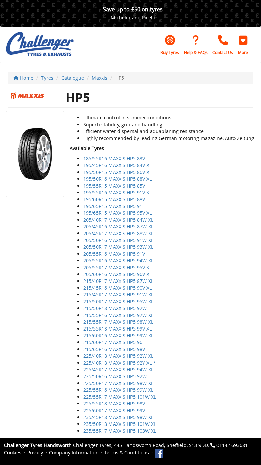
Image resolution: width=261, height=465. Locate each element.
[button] (243, 45)
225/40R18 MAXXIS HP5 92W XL (118, 356)
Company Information (74, 452)
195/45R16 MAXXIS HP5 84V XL (117, 165)
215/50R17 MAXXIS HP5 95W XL (118, 301)
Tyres (47, 78)
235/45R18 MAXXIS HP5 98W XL (118, 417)
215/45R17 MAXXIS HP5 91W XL (118, 294)
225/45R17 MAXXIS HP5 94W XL (118, 369)
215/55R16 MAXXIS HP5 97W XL (118, 315)
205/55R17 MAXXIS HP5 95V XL (117, 267)
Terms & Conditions (126, 452)
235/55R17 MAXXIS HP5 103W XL (119, 431)
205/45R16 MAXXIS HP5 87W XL (118, 226)
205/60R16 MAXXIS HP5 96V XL (117, 274)
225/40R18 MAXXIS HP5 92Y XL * (119, 362)
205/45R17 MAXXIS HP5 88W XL (118, 233)
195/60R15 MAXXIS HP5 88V (114, 199)
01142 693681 (232, 445)
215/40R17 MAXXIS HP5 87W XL (118, 281)
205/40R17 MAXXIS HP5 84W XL (118, 220)
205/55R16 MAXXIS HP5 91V (114, 254)
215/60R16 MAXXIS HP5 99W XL (118, 335)
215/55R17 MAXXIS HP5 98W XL (118, 322)
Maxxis (99, 78)
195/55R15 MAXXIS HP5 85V (114, 185)
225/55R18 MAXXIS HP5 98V (114, 403)
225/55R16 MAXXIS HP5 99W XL (118, 390)
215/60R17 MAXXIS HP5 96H (114, 342)
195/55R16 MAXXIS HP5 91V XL (117, 192)
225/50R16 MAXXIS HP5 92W (115, 376)
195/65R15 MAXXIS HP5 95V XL (117, 213)
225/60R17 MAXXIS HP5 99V (114, 410)
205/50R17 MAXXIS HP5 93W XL (118, 247)
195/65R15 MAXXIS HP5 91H (114, 206)
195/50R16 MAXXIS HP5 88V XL (117, 179)
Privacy (35, 452)
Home (26, 78)
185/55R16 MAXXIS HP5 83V (114, 158)
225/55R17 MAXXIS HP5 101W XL (119, 397)
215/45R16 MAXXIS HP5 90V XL (117, 288)
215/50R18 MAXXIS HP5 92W (115, 308)
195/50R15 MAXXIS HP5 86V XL (117, 172)
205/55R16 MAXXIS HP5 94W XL (118, 260)
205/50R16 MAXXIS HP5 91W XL (118, 240)
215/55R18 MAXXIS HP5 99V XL (117, 328)
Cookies (12, 452)
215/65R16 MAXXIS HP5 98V (114, 349)
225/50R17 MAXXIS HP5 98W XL (118, 383)
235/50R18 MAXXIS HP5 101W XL (119, 424)
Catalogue (72, 78)
